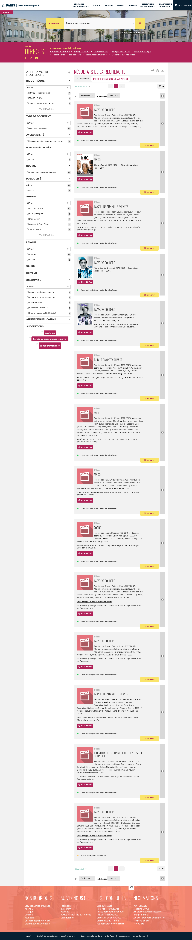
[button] (182, 5)
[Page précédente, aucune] (110, 86)
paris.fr (28, 936)
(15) (47, 109)
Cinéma (29, 915)
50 (160, 86)
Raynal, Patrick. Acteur (108, 708)
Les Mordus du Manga (108, 921)
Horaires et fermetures (108, 909)
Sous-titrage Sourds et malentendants (94, 602)
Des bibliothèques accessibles (147, 912)
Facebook (66, 906)
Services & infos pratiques (37, 906)
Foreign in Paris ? (140, 915)
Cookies (136, 918)
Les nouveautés (104, 906)
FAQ (134, 906)
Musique (29, 912)
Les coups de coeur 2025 (109, 918)
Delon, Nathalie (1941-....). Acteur (114, 767)
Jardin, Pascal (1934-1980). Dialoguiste (114, 823)
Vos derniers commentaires (110, 924)
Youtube (65, 912)
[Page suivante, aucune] (122, 86)
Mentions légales (140, 921)
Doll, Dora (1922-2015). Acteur (90, 220)
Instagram (66, 909)
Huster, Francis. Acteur (124, 764)
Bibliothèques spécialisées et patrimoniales (56, 936)
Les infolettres (67, 918)
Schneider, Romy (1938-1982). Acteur (93, 488)
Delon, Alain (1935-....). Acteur (90, 124)
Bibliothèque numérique (37, 924)
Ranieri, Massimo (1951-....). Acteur (109, 371)
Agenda (29, 909)
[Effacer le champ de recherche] (133, 23)
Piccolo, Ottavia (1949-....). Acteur (91, 126)
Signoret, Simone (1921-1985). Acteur (120, 124)
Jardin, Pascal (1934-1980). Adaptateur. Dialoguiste (120, 121)
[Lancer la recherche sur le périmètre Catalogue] (140, 23)
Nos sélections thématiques (110, 912)
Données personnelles (153, 918)
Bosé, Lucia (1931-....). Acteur (97, 432)
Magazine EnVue (140, 909)
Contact (143, 906)
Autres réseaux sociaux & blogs (76, 915)
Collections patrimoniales (37, 921)
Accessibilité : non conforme (132, 936)
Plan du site (138, 924)
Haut (131, 887)
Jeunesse (29, 918)
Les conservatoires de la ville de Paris (97, 936)
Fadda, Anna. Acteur (94, 373)
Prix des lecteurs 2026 (107, 915)
